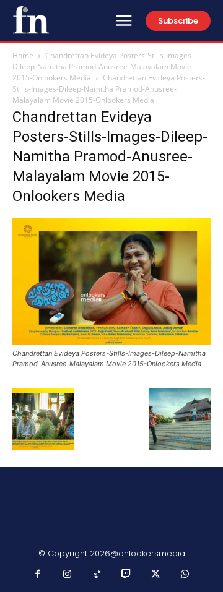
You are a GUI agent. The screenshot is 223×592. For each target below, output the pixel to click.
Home (22, 55)
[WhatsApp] (185, 574)
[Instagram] (67, 574)
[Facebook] (38, 574)
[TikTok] (97, 574)
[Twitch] (126, 574)
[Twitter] (156, 574)
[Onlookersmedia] (31, 20)
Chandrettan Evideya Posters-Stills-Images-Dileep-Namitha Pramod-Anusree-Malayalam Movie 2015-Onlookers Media (103, 66)
